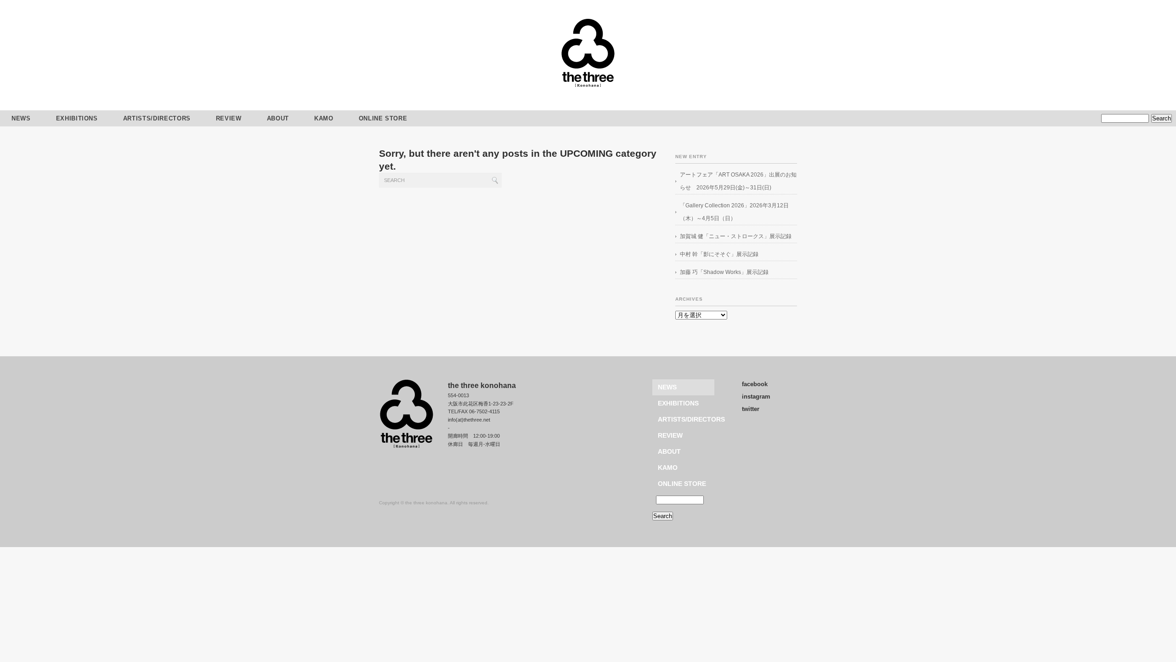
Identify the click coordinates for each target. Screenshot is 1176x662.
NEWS (667, 387)
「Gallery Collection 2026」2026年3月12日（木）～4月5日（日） (734, 212)
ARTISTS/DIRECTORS (157, 118)
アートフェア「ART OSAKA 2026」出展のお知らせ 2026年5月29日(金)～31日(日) (738, 181)
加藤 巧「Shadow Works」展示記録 (724, 272)
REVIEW (229, 118)
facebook (755, 384)
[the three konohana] (588, 85)
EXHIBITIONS (77, 118)
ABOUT (278, 118)
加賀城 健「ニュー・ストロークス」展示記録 (736, 236)
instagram (756, 396)
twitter (750, 408)
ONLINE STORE (383, 118)
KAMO (324, 118)
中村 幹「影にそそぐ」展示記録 (719, 254)
